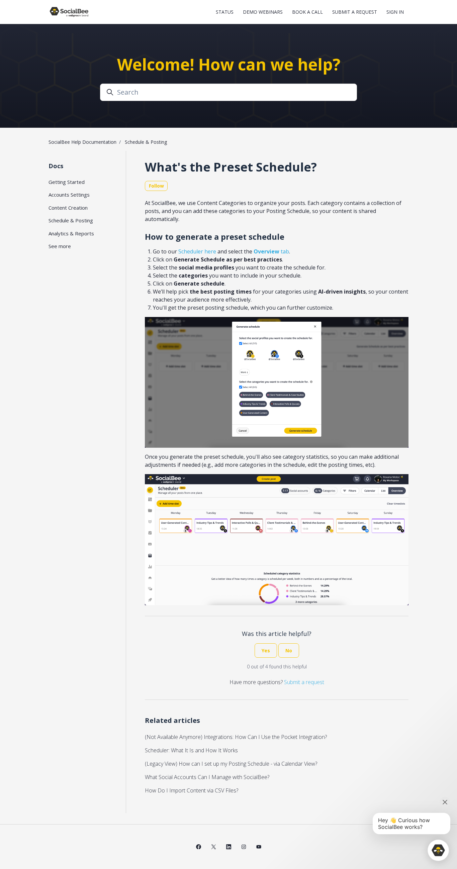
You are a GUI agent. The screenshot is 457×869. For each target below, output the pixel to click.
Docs (56, 166)
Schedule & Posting (146, 142)
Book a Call (307, 12)
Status (225, 12)
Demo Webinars (263, 12)
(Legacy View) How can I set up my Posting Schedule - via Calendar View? (231, 763)
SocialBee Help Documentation (82, 142)
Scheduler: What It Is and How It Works (191, 750)
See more (60, 246)
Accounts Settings (69, 194)
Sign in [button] (395, 12)
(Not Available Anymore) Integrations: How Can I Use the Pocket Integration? (236, 737)
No (288, 650)
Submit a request (354, 12)
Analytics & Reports (71, 233)
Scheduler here (197, 251)
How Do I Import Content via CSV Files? (191, 790)
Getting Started (67, 182)
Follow (156, 186)
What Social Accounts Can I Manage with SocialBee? (207, 777)
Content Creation (68, 207)
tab (271, 251)
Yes (266, 650)
